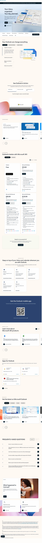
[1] (2, 520)
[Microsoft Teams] (6, 232)
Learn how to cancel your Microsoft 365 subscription (29, 522)
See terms (31, 171)
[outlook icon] (6, 189)
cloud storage (10, 182)
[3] (2, 530)
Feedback (2, 536)
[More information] (11, 209)
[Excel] (9, 231)
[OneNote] (14, 231)
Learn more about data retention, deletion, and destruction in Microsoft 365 (28, 523)
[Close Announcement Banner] (38, 3)
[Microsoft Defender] (18, 231)
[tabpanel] (20, 60)
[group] (11, 131)
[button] (5, 138)
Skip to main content (3, 0)
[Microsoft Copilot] (6, 231)
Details (35, 531)
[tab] (4, 45)
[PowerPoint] (11, 231)
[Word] (8, 231)
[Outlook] (22, 190)
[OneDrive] (24, 190)
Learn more (19, 528)
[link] (3, 33)
